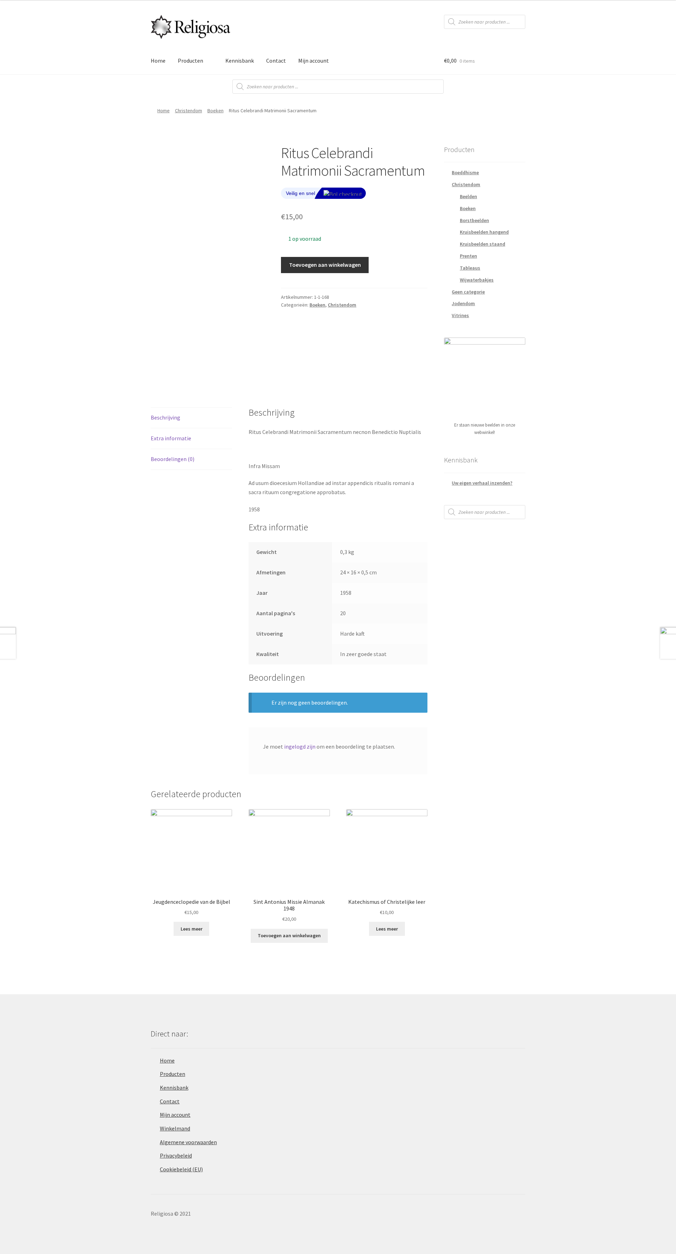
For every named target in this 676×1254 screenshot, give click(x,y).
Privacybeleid (176, 1155)
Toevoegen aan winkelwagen (325, 264)
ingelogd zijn (299, 746)
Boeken (215, 110)
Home (158, 60)
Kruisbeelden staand (482, 244)
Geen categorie (468, 292)
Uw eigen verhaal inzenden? (482, 483)
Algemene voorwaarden (188, 1142)
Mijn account (313, 60)
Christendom (188, 110)
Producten (190, 60)
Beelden (468, 196)
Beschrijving (165, 417)
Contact (276, 60)
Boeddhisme (465, 172)
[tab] (191, 418)
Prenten (468, 256)
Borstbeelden (474, 220)
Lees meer (191, 929)
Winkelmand (175, 1128)
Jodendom (463, 303)
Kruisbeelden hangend (484, 232)
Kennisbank (239, 60)
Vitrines (460, 315)
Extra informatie (171, 438)
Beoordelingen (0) (172, 458)
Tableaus (470, 268)
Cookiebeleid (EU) (181, 1169)
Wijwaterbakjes (477, 280)
